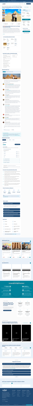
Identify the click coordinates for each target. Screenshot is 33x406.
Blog (2, 404)
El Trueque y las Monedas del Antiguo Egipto (16, 274)
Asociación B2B (18, 396)
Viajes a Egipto (13, 391)
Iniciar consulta (26, 19)
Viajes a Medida (28, 3)
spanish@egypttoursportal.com (13, 0)
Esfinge (7, 95)
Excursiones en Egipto (13, 393)
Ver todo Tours (26, 241)
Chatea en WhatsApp (26, 31)
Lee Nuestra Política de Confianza (7, 310)
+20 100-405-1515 (3, 0)
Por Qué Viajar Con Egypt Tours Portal (16, 283)
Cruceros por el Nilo (14, 392)
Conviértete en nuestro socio (6, 383)
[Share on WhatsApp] (10, 340)
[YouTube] (4, 401)
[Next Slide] (19, 37)
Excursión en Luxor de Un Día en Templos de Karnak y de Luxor (16, 251)
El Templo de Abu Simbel (6, 273)
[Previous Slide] (18, 37)
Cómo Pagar (18, 393)
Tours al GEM (13, 396)
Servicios (23, 396)
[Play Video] (6, 333)
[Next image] (20, 15)
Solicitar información (17, 144)
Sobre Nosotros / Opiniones (23, 391)
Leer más (8, 45)
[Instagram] (3, 401)
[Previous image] (5, 15)
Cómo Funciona (18, 392)
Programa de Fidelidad (7, 404)
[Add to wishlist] (30, 7)
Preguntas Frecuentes (18, 394)
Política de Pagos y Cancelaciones (28, 391)
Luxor (8, 28)
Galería (4, 404)
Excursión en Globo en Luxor (6, 250)
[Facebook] (2, 401)
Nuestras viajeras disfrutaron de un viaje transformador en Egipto (25, 339)
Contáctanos (18, 391)
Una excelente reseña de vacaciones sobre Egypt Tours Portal (5, 339)
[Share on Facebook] (10, 337)
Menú (24, 3)
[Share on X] (10, 338)
